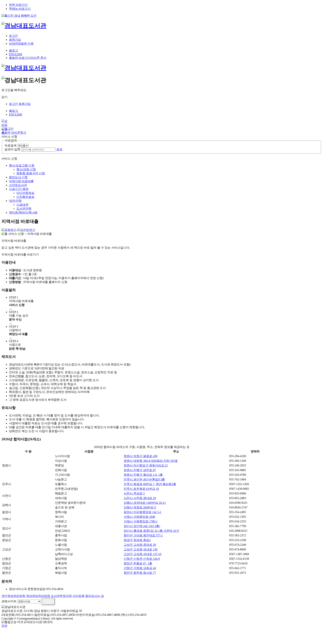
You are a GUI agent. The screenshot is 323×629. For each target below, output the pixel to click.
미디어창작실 (25, 192)
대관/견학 (15, 200)
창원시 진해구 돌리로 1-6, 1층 (143, 474)
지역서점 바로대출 (21, 181)
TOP (4, 625)
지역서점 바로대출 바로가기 (20, 254)
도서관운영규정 (61, 595)
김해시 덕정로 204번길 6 (140, 507)
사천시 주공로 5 (134, 493)
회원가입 (15, 39)
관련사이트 (8, 601)
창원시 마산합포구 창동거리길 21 (146, 465)
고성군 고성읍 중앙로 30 (140, 544)
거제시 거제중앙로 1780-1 (141, 521)
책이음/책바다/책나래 (23, 212)
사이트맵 (78, 595)
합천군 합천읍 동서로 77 (140, 572)
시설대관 (22, 204)
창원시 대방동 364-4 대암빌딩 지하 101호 (151, 460)
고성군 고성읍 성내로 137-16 (142, 554)
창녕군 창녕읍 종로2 (137, 540)
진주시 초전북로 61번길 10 (141, 488)
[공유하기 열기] (8, 229)
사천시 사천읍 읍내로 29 (140, 498)
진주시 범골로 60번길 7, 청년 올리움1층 (150, 484)
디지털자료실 (25, 196)
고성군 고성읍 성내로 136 (140, 549)
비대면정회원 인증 (21, 43)
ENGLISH (15, 54)
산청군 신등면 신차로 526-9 (142, 558)
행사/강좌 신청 (26, 169)
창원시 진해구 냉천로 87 (140, 470)
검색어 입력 (12, 149)
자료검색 (10, 145)
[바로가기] (23, 25)
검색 (59, 149)
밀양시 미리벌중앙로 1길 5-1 (142, 512)
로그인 (13, 35)
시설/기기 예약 (18, 189)
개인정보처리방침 (13, 595)
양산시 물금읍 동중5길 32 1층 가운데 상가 (151, 530)
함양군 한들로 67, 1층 (138, 563)
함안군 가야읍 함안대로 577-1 (143, 535)
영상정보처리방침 (38, 595)
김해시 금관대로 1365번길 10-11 (145, 502)
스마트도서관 (18, 185)
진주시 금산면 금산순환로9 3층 (144, 479)
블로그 (13, 50)
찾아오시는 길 (94, 595)
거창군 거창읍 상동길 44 (140, 568)
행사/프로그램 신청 (21, 165)
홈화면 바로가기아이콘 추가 (27, 57)
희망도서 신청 (18, 177)
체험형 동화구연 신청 (30, 173)
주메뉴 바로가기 (20, 8)
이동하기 (48, 601)
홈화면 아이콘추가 (13, 132)
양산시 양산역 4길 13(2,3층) (142, 526)
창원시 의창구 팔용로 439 (140, 456)
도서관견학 (23, 208)
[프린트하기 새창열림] (26, 229)
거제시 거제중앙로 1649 (139, 516)
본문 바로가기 (18, 4)
